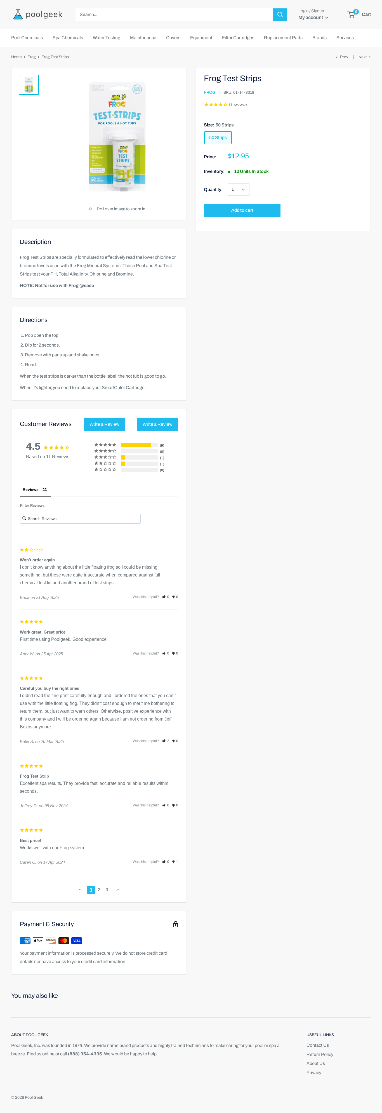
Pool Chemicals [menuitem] (27, 37)
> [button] (117, 889)
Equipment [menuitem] (201, 37)
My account (311, 17)
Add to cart (242, 210)
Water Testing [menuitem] (106, 37)
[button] (165, 597)
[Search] (280, 14)
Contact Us (317, 1045)
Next (363, 57)
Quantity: (213, 189)
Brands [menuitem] (319, 37)
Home (16, 57)
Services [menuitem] (345, 37)
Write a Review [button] (104, 424)
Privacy (313, 1072)
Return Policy (319, 1054)
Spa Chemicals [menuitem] (68, 37)
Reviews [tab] (31, 489)
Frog (31, 57)
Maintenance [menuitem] (143, 37)
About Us (315, 1063)
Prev (344, 57)
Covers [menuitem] (173, 37)
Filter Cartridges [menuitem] (238, 37)
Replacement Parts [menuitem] (283, 37)
